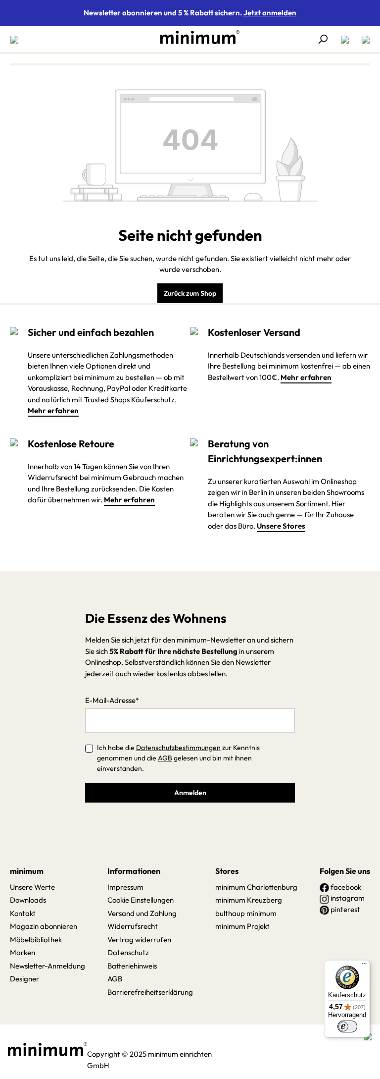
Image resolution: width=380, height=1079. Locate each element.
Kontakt (23, 913)
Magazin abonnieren (43, 926)
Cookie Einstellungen (140, 900)
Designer (24, 978)
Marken (22, 952)
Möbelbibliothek (36, 939)
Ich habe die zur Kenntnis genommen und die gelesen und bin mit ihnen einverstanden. (178, 758)
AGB (165, 758)
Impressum (125, 887)
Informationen (133, 871)
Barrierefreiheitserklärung (150, 992)
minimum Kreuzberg (248, 900)
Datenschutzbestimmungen (178, 747)
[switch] (347, 1026)
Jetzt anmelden (269, 12)
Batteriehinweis (132, 966)
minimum (27, 871)
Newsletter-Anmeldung (47, 966)
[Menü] (17, 39)
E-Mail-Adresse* (112, 700)
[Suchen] (322, 39)
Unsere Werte (32, 887)
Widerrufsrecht (132, 926)
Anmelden (190, 792)
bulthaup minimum (246, 913)
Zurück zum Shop (190, 293)
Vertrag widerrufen (139, 939)
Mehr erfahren (53, 410)
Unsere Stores (281, 526)
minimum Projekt (242, 926)
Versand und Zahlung (142, 913)
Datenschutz (128, 952)
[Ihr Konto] (344, 39)
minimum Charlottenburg (256, 887)
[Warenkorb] (362, 39)
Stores (226, 871)
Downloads (28, 900)
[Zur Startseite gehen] (194, 37)
